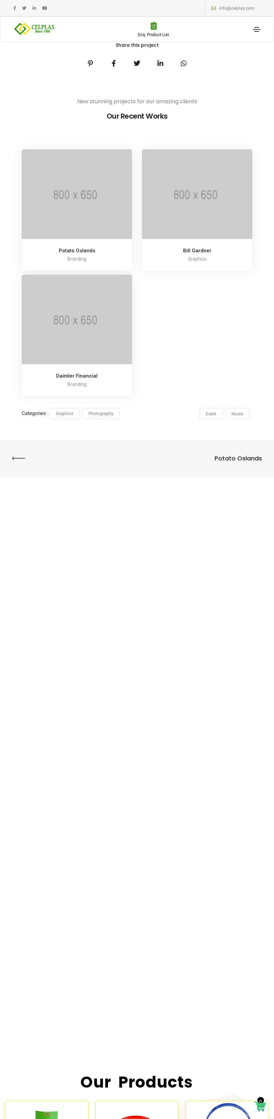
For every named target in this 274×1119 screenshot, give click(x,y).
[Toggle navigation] (256, 29)
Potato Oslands (77, 251)
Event (211, 413)
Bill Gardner (197, 251)
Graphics (64, 413)
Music (237, 413)
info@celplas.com (237, 8)
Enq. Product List (153, 34)
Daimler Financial (77, 376)
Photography (101, 413)
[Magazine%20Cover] (90, 63)
